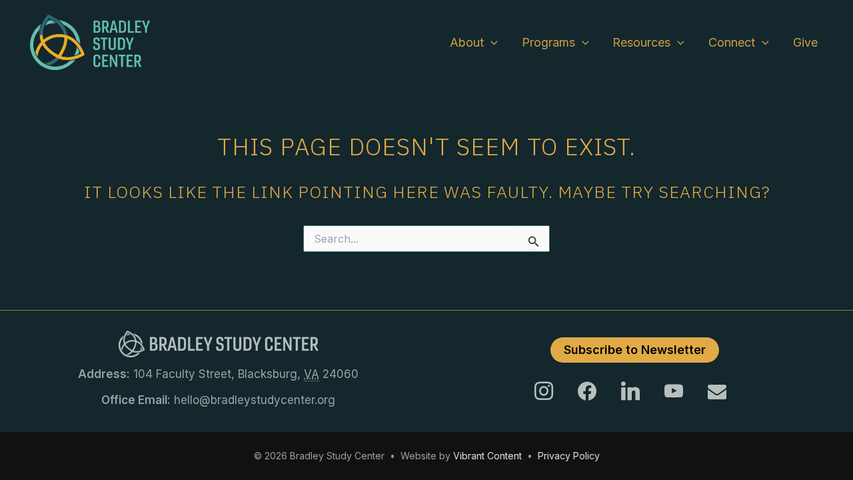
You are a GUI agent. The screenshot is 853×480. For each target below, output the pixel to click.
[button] (491, 42)
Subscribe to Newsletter (635, 350)
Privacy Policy (569, 455)
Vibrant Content (487, 455)
